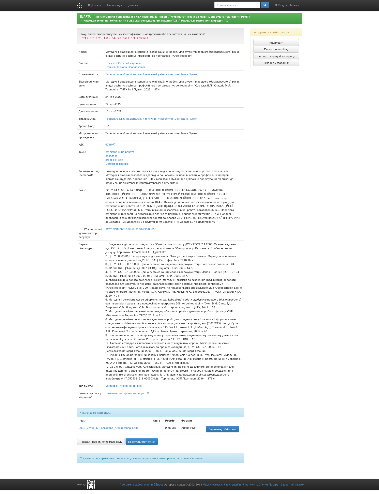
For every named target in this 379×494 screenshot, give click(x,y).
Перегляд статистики (141, 441)
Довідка (133, 5)
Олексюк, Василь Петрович (123, 63)
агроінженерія (114, 160)
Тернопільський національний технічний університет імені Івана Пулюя (151, 74)
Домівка (95, 5)
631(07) (110, 144)
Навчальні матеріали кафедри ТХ (204, 20)
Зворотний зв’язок (292, 484)
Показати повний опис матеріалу (101, 441)
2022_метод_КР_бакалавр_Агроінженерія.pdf (108, 428)
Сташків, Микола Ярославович (125, 67)
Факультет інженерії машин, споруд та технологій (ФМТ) (210, 16)
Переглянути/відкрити (222, 429)
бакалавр (111, 156)
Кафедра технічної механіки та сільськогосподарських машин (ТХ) (130, 20)
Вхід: (281, 5)
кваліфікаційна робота (119, 152)
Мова (293, 5)
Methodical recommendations (123, 386)
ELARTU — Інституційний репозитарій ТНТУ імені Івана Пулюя (123, 16)
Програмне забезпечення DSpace (141, 484)
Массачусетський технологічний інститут (229, 484)
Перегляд (113, 5)
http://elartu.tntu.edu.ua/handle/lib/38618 (130, 229)
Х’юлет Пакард (268, 484)
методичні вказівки (117, 163)
